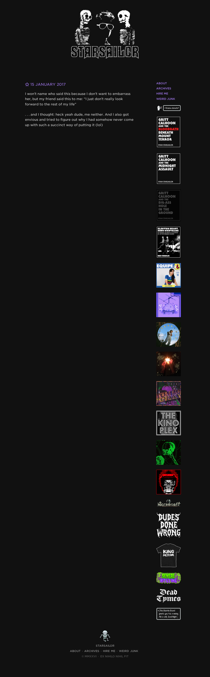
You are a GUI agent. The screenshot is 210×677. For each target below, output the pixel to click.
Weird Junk (165, 98)
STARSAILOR (105, 645)
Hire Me (162, 93)
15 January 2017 (47, 84)
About (161, 83)
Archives (163, 88)
